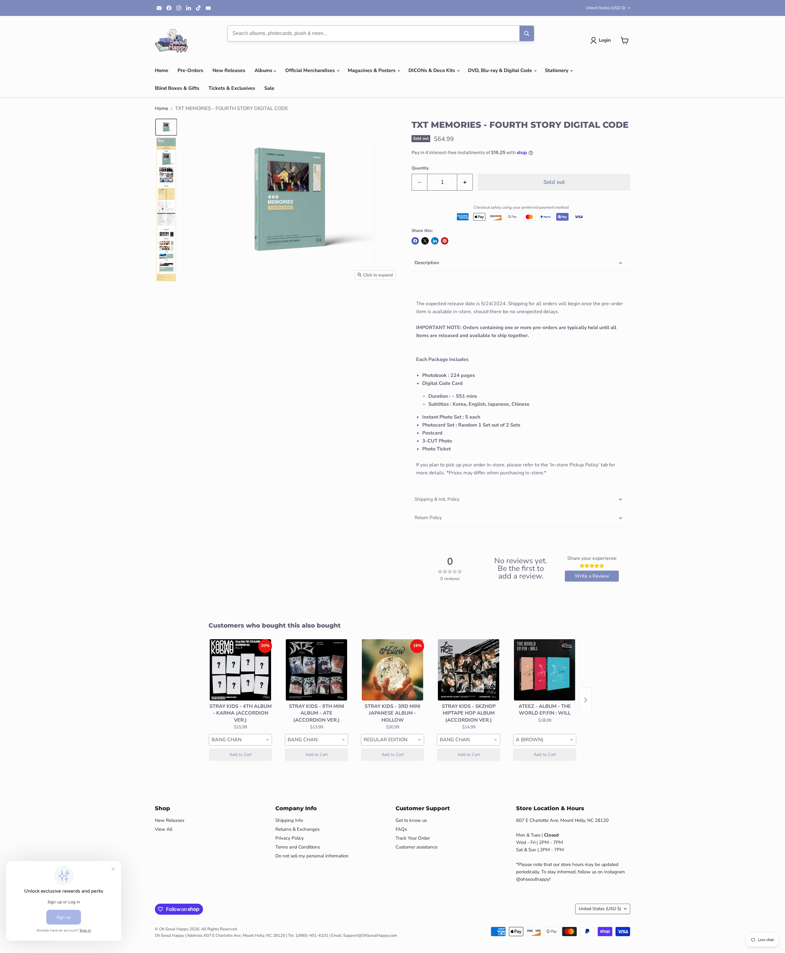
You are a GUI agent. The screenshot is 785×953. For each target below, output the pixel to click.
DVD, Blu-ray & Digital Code (500, 70)
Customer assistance (417, 847)
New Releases (229, 70)
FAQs (401, 829)
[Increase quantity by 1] (465, 182)
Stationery (557, 70)
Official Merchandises (310, 70)
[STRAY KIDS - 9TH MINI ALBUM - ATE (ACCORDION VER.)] (316, 670)
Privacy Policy (289, 838)
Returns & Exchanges (297, 829)
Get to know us (411, 820)
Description (427, 263)
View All (163, 829)
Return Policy (428, 517)
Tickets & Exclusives (232, 88)
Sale (269, 88)
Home (161, 70)
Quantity (420, 168)
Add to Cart (240, 754)
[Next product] (586, 700)
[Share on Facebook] (415, 241)
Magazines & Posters (372, 70)
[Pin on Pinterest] (444, 241)
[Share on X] (425, 241)
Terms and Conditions (297, 847)
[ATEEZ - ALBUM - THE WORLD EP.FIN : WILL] (544, 670)
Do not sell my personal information (312, 856)
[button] (601, 40)
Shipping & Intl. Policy (437, 499)
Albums (264, 70)
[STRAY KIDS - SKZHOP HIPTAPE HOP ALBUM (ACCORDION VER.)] (468, 670)
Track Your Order (413, 838)
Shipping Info (289, 820)
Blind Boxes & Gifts (177, 88)
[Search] (526, 33)
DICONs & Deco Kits (432, 70)
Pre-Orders (190, 70)
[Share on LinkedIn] (434, 241)
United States (605, 8)
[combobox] (240, 740)
